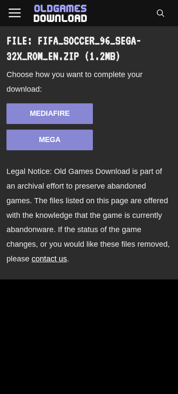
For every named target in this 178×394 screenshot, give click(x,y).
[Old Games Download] (60, 13)
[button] (160, 13)
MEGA (49, 140)
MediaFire (50, 113)
